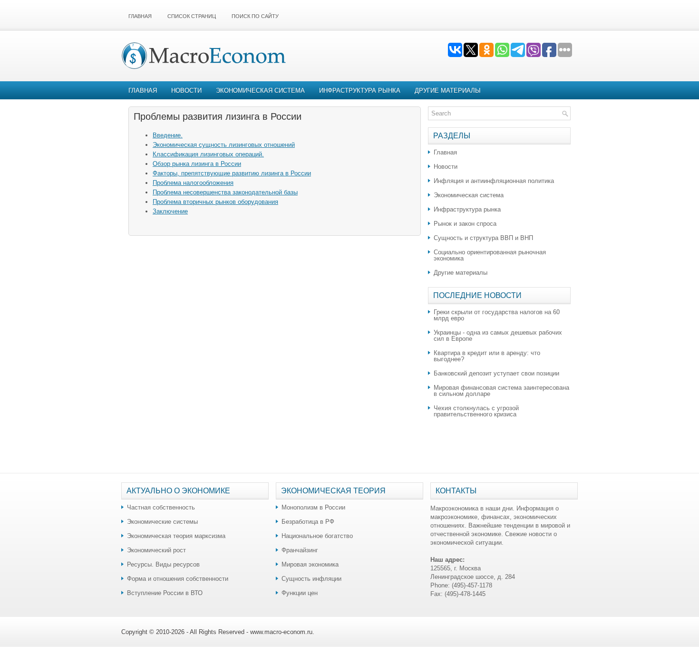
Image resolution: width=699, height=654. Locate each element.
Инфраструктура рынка (359, 90)
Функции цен (300, 592)
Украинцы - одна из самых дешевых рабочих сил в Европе (498, 335)
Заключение (170, 211)
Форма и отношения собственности (177, 578)
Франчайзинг (300, 550)
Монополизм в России (313, 507)
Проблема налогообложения (193, 182)
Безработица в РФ (308, 521)
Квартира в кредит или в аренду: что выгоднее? (487, 356)
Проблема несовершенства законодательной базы (225, 192)
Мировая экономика (310, 564)
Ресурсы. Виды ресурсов (163, 564)
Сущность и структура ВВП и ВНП (483, 237)
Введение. (168, 135)
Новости (186, 90)
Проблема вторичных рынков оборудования (215, 201)
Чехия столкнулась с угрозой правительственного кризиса (476, 411)
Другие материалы (448, 90)
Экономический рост (156, 550)
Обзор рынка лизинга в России (197, 163)
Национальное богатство (317, 535)
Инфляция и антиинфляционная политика (494, 180)
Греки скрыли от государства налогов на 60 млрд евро (497, 315)
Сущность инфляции (311, 578)
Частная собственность (161, 507)
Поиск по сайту (255, 16)
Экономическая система (260, 90)
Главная (140, 16)
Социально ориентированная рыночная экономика (490, 255)
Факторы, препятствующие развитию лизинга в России (232, 173)
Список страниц (191, 16)
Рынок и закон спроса (465, 223)
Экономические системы (162, 521)
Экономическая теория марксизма (176, 535)
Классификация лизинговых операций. (208, 154)
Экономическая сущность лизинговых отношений (224, 144)
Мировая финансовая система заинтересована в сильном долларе (501, 390)
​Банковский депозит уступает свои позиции (496, 373)
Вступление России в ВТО (165, 592)
